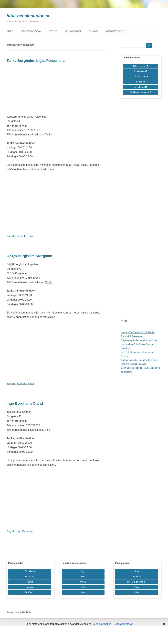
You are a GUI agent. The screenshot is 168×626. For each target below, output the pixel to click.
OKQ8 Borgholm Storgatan (29, 256)
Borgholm (11, 236)
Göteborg (29, 576)
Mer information (102, 624)
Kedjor (53, 31)
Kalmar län (22, 236)
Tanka (48, 134)
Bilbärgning (139, 71)
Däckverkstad (139, 76)
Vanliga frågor (73, 31)
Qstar (83, 587)
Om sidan (94, 31)
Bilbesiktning (139, 66)
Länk (136, 587)
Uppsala (29, 587)
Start (10, 31)
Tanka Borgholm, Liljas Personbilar (36, 61)
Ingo (47, 429)
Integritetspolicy (116, 31)
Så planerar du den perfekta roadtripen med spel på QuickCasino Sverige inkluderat (139, 344)
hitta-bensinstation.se (28, 15)
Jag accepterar (124, 624)
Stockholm (30, 571)
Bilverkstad (139, 87)
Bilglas (139, 82)
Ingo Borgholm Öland (25, 403)
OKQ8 (48, 282)
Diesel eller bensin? (136, 582)
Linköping (29, 592)
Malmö (29, 582)
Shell (83, 576)
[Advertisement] (57, 90)
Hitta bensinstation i (31, 31)
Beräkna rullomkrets (139, 92)
